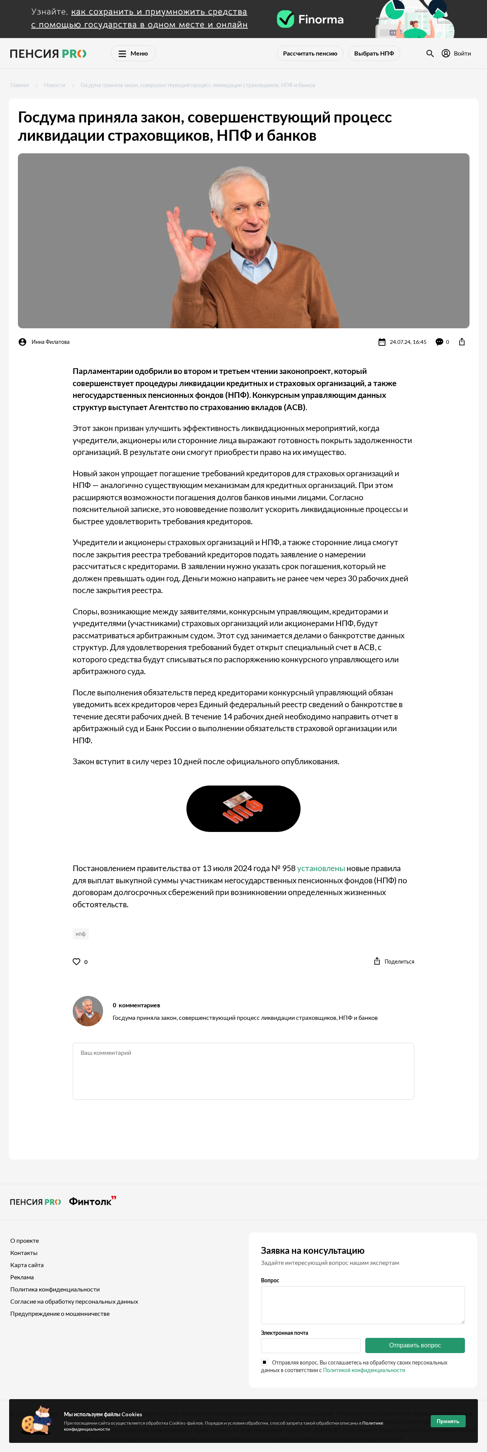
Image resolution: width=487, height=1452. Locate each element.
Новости (54, 85)
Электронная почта (284, 1333)
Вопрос (270, 1280)
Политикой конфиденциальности (364, 1370)
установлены (321, 868)
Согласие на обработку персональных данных (74, 1301)
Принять (448, 1421)
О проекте (24, 1240)
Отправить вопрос (415, 1345)
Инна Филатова (51, 342)
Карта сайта (27, 1264)
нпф (81, 933)
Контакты (24, 1252)
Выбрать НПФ (374, 53)
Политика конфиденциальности (55, 1289)
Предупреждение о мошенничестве (60, 1313)
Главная (19, 85)
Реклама (22, 1276)
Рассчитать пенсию (310, 53)
